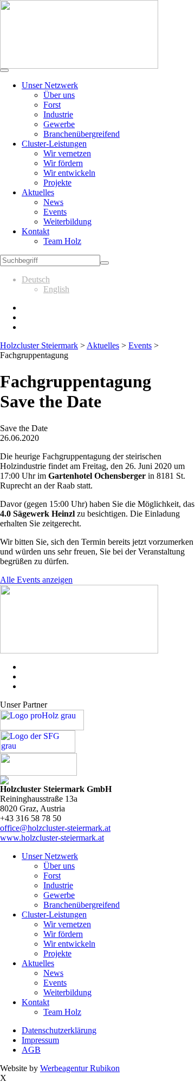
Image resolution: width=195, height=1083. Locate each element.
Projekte (57, 182)
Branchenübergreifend (81, 133)
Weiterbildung (67, 221)
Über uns (59, 95)
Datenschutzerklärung (59, 1030)
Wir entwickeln (69, 172)
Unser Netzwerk (50, 85)
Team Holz (62, 241)
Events (55, 211)
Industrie (58, 114)
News (53, 202)
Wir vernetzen (67, 153)
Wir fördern (63, 163)
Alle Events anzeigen (36, 579)
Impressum (40, 1040)
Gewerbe (59, 124)
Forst (52, 104)
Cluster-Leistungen (54, 143)
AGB (31, 1049)
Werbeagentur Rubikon (80, 1068)
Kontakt (35, 231)
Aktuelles (38, 192)
